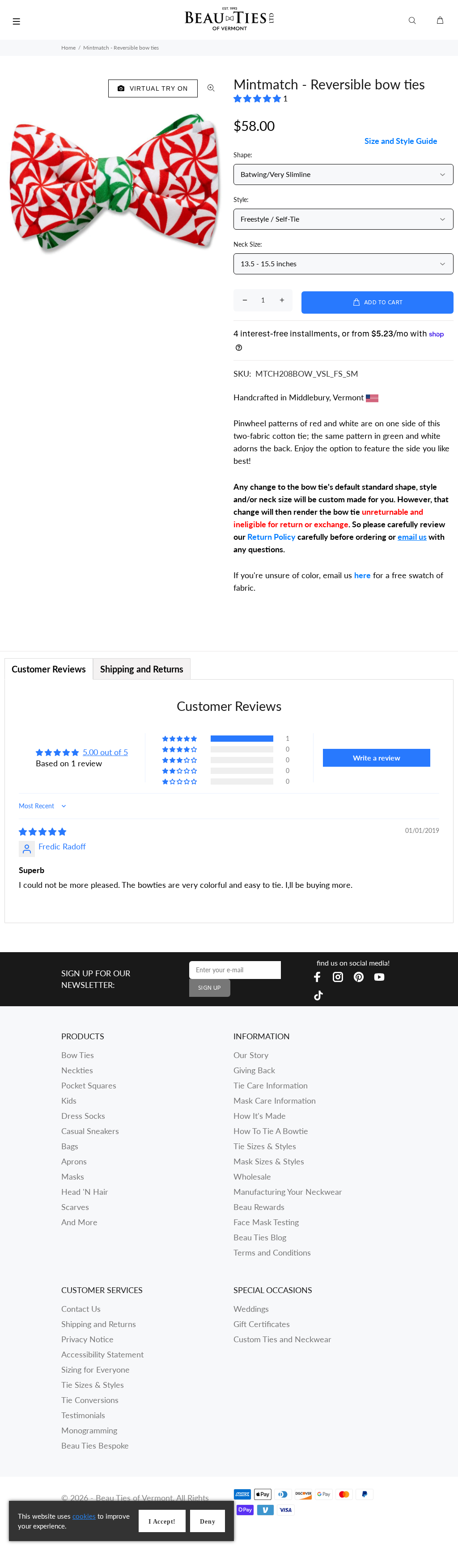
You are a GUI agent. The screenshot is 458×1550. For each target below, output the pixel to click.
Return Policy (271, 537)
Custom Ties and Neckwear (282, 1339)
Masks (72, 1176)
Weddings (251, 1309)
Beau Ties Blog (259, 1237)
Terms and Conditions (272, 1252)
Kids (68, 1100)
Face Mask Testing (266, 1222)
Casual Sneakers (90, 1131)
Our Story (250, 1055)
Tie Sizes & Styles (264, 1146)
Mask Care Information (274, 1100)
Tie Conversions (90, 1400)
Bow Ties (77, 1055)
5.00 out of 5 (105, 752)
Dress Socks (83, 1116)
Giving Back (254, 1070)
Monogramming (89, 1430)
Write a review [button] (376, 757)
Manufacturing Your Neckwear (287, 1192)
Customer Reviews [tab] (49, 669)
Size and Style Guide (401, 141)
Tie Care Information (270, 1085)
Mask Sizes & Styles (268, 1161)
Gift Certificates (261, 1324)
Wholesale (252, 1176)
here (362, 575)
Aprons (74, 1161)
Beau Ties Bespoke (95, 1445)
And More (79, 1222)
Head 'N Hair (84, 1192)
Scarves (75, 1207)
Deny (207, 1521)
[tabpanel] (229, 801)
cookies (84, 1516)
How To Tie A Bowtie (270, 1131)
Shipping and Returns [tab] (141, 669)
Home (68, 47)
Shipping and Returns (98, 1324)
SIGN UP (209, 988)
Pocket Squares (88, 1085)
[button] (258, 98)
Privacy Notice (87, 1339)
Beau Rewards (258, 1207)
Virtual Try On (156, 88)
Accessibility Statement (102, 1354)
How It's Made (259, 1116)
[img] (42, 831)
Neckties (77, 1070)
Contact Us (81, 1309)
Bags (69, 1146)
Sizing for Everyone (95, 1369)
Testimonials (83, 1415)
